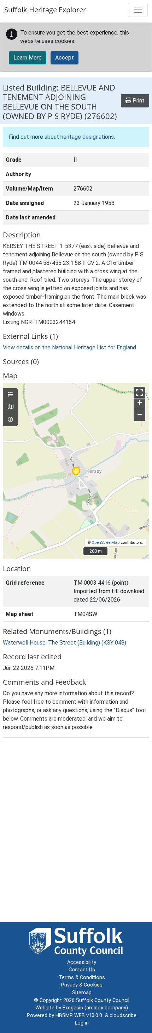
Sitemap (82, 993)
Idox (98, 1008)
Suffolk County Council (102, 1000)
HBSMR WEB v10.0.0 (80, 1016)
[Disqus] (76, 831)
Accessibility (81, 962)
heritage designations (87, 136)
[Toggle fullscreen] (139, 392)
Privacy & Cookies (82, 985)
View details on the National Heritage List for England (69, 347)
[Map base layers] (10, 407)
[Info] (10, 419)
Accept (64, 57)
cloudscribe (123, 1016)
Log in (82, 1023)
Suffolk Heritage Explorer (45, 9)
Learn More (27, 57)
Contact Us (82, 970)
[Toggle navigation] (138, 10)
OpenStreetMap (105, 542)
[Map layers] (10, 394)
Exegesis (73, 1008)
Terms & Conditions (82, 978)
